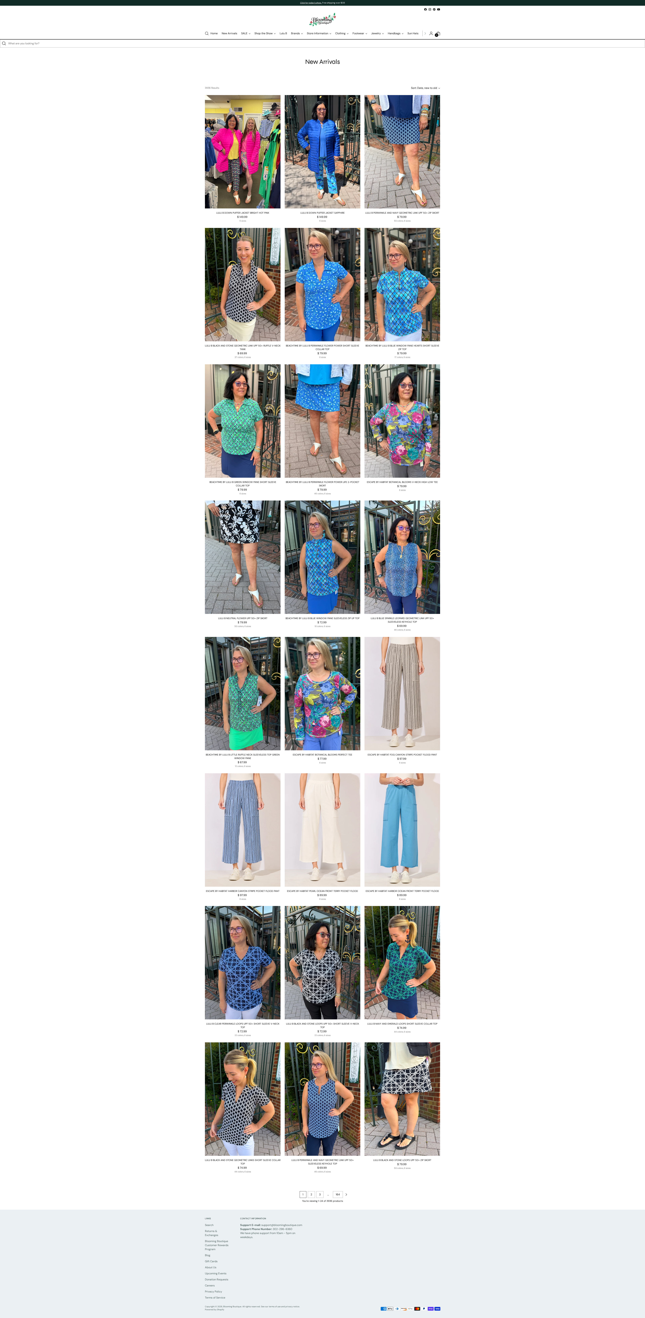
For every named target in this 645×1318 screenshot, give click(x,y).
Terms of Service (215, 1297)
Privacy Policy (213, 1291)
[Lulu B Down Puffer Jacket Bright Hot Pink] (243, 151)
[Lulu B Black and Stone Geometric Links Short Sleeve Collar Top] (243, 1099)
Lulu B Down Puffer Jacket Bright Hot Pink (242, 212)
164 (338, 1194)
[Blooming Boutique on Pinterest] (434, 9)
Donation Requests (216, 1279)
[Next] (425, 33)
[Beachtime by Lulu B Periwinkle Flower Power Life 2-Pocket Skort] (322, 421)
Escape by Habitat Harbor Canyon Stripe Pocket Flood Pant (243, 891)
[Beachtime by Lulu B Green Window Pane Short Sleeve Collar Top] (243, 421)
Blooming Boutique (232, 1306)
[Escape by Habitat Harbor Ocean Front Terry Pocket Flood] (402, 830)
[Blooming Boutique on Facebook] (425, 9)
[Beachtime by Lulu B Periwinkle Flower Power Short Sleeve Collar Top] (322, 284)
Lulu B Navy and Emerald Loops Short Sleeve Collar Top (402, 1023)
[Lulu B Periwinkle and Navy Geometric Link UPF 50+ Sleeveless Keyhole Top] (322, 1099)
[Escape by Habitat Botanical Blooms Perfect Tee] (322, 693)
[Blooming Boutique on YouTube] (438, 9)
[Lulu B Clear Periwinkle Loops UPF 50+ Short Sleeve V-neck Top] (243, 962)
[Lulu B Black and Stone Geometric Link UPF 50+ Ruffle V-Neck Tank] (243, 284)
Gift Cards (211, 1261)
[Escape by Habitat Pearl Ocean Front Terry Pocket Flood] (322, 830)
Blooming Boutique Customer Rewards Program (216, 1245)
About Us (210, 1267)
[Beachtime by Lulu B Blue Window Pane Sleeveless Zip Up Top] (322, 557)
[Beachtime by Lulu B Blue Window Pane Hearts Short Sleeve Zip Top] (402, 284)
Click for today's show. (311, 3)
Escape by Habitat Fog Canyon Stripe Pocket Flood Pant (402, 754)
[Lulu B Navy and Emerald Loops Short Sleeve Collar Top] (402, 962)
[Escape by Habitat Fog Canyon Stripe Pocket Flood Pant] (402, 693)
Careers (210, 1285)
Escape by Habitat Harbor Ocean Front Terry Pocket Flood (402, 891)
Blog (207, 1255)
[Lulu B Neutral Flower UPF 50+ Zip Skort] (243, 557)
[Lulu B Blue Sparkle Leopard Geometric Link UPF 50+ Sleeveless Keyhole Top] (402, 557)
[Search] (4, 43)
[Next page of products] (346, 1194)
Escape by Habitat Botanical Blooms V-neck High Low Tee (402, 482)
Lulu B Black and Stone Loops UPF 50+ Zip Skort (402, 1160)
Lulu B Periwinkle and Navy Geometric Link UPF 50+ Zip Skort (402, 212)
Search (209, 1225)
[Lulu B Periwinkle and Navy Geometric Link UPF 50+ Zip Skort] (402, 151)
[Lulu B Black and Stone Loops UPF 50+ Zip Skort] (402, 1099)
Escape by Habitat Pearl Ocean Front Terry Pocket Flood (322, 891)
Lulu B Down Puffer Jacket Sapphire (322, 212)
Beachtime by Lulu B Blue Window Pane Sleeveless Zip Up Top (322, 618)
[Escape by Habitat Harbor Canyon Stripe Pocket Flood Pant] (243, 830)
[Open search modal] (206, 33)
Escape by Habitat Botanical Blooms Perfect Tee (322, 754)
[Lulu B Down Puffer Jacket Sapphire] (322, 151)
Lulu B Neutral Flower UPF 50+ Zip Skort (242, 618)
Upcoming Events (215, 1273)
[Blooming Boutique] (322, 20)
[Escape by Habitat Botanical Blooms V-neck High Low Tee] (402, 421)
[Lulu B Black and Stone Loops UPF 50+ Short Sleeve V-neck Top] (322, 962)
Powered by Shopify (214, 1309)
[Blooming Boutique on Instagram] (429, 9)
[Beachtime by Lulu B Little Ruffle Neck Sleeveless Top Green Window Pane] (243, 693)
